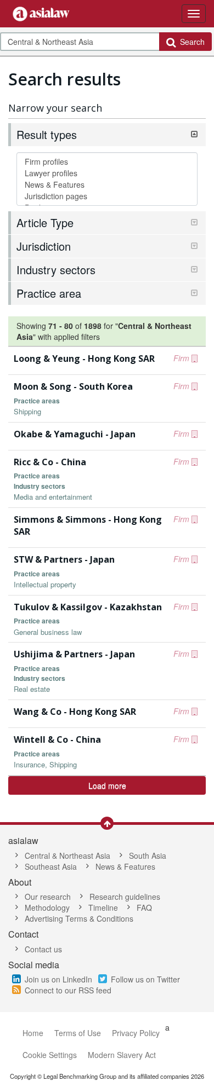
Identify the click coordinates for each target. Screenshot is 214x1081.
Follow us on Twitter (145, 979)
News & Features (125, 866)
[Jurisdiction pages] (107, 196)
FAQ (144, 907)
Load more (107, 785)
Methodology (47, 907)
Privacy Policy (136, 1032)
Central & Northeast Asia (67, 855)
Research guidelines (124, 896)
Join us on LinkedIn (58, 979)
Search (190, 41)
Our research (48, 896)
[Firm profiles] (107, 161)
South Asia (147, 855)
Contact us (43, 949)
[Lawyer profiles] (107, 173)
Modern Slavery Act (122, 1054)
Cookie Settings (49, 1054)
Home (32, 1032)
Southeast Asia (51, 866)
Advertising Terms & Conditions (79, 918)
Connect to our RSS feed (68, 990)
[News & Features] (107, 184)
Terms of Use (77, 1032)
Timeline (103, 907)
